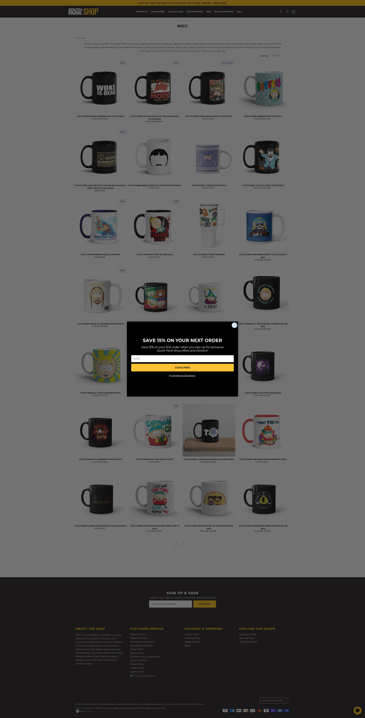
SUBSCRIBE (182, 367)
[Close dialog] (234, 325)
